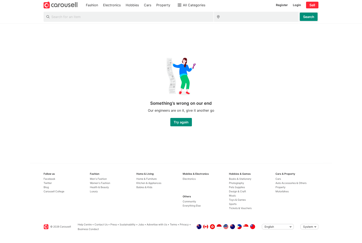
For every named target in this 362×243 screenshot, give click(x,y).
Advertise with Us (157, 224)
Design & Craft (237, 191)
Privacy (184, 224)
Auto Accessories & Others (290, 183)
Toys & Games (237, 199)
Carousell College (54, 191)
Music (232, 195)
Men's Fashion (98, 178)
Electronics (189, 178)
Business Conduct (88, 229)
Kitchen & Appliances (148, 183)
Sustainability (128, 224)
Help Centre (85, 224)
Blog (46, 187)
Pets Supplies (237, 187)
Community (189, 201)
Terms (173, 224)
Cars (278, 178)
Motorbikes (282, 191)
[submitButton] (309, 17)
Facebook (49, 178)
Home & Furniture (146, 178)
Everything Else (192, 205)
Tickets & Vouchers (240, 208)
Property (280, 187)
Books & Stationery (240, 178)
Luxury (94, 191)
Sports (233, 204)
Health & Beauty (99, 187)
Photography (236, 183)
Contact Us (101, 224)
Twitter (48, 183)
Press (113, 224)
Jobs (141, 224)
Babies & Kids (144, 187)
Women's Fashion (100, 183)
